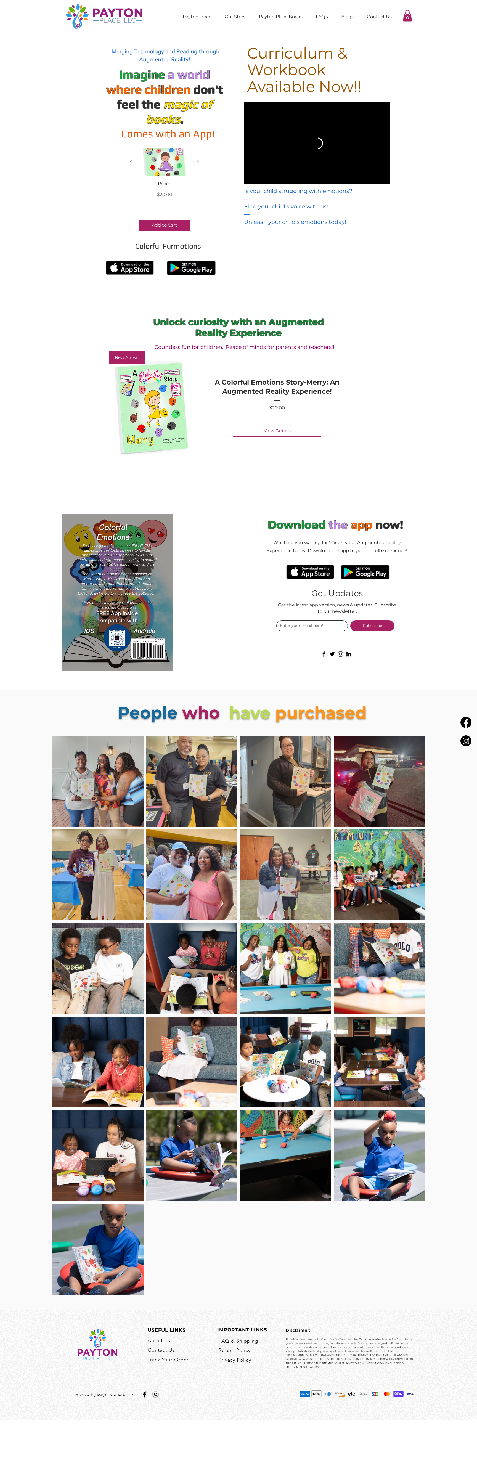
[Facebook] (465, 722)
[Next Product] (197, 161)
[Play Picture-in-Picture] (375, 178)
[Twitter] (332, 654)
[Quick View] (164, 162)
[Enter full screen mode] (384, 178)
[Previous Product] (131, 161)
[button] (407, 16)
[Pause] (249, 178)
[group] (164, 189)
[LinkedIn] (348, 654)
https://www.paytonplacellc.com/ (371, 1338)
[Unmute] (259, 178)
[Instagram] (465, 740)
